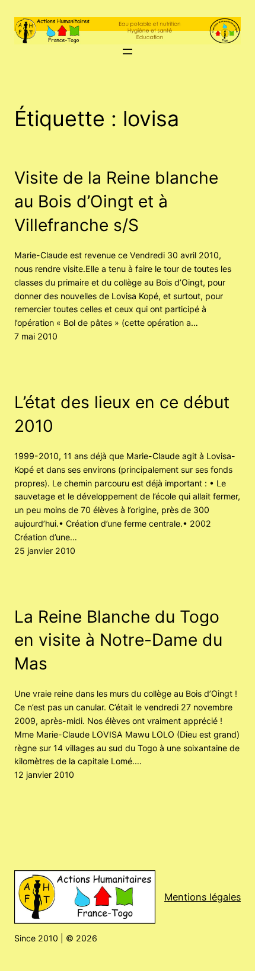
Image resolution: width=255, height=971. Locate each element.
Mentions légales (202, 897)
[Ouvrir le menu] (127, 51)
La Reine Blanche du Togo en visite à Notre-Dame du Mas (118, 640)
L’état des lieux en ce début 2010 (122, 414)
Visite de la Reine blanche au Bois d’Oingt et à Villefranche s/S (116, 201)
